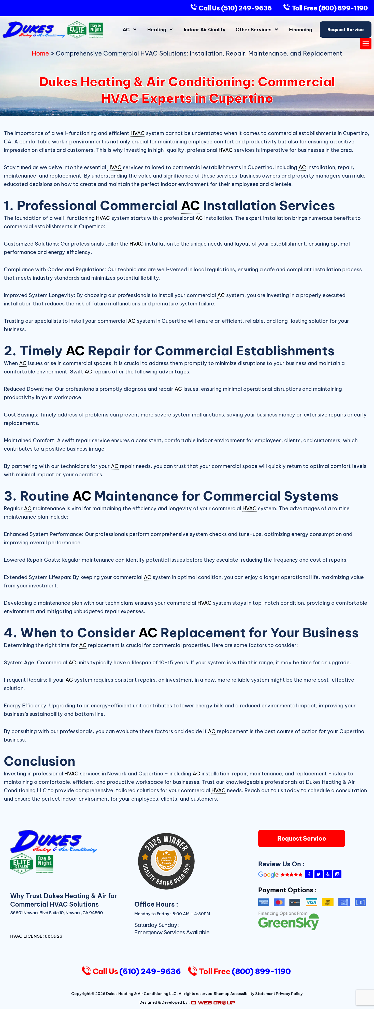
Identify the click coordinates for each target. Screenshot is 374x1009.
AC (126, 29)
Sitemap (221, 993)
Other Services (253, 29)
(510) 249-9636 (246, 8)
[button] (366, 43)
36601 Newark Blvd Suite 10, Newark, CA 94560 (56, 913)
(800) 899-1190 (342, 8)
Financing (300, 29)
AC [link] (302, 167)
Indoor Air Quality (204, 29)
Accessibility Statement (252, 993)
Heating (156, 29)
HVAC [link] (138, 133)
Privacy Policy (289, 993)
